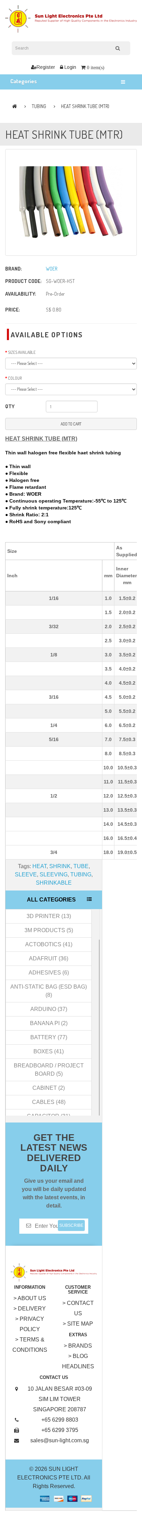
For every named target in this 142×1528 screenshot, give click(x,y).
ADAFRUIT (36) (48, 958)
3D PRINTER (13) (49, 916)
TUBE (81, 866)
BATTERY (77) (48, 1037)
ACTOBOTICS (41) (48, 944)
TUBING (39, 106)
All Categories (51, 900)
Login (69, 67)
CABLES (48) (48, 1102)
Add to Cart (71, 423)
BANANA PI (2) (49, 1023)
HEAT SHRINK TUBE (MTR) (85, 106)
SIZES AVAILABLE (22, 352)
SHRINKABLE (54, 883)
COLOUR (15, 378)
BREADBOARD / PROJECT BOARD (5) (49, 1070)
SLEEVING (54, 874)
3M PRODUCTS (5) (48, 930)
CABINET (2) (48, 1088)
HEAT (39, 866)
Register (46, 67)
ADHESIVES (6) (49, 973)
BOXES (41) (48, 1051)
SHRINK (60, 866)
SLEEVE (26, 874)
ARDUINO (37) (48, 1009)
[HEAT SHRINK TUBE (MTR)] (71, 202)
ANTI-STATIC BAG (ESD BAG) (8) (48, 991)
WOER (51, 269)
